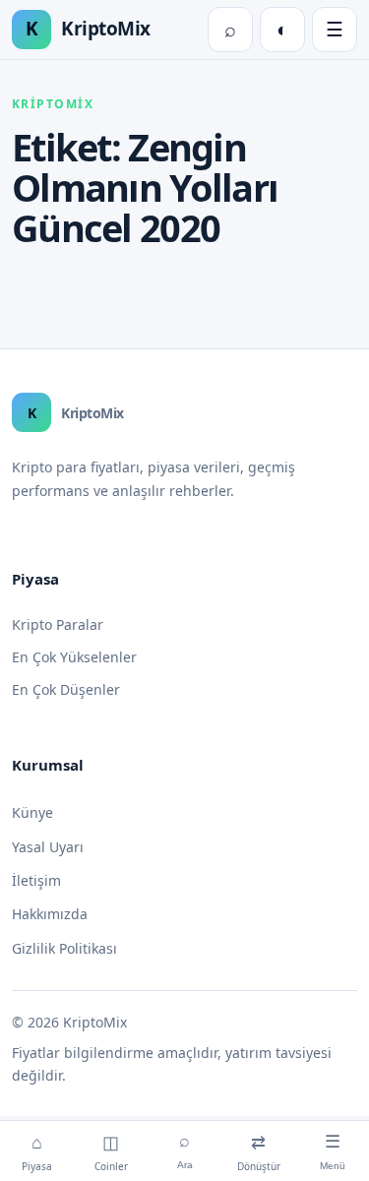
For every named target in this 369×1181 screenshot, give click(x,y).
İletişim (36, 880)
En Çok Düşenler (66, 689)
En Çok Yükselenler (74, 657)
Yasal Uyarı (48, 847)
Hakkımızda (50, 913)
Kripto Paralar (57, 624)
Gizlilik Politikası (64, 948)
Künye (32, 812)
